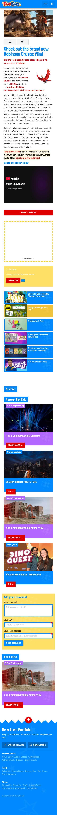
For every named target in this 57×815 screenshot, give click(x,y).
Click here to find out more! (32, 90)
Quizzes (19, 760)
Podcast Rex (32, 788)
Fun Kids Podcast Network (13, 788)
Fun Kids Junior (9, 774)
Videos (24, 757)
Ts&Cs (25, 785)
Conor (45, 771)
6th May (13, 84)
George (28, 771)
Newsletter (39, 745)
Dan (34, 771)
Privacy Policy (35, 785)
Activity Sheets (8, 760)
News (4, 757)
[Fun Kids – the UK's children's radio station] (14, 4)
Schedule (6, 771)
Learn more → (15, 445)
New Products (31, 760)
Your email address (12, 631)
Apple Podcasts (16, 745)
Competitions (34, 757)
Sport (10, 757)
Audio (17, 757)
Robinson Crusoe (12, 151)
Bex (39, 771)
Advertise (17, 785)
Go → (10, 491)
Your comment (10, 602)
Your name (9, 620)
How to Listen (18, 771)
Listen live (13, 280)
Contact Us (7, 785)
